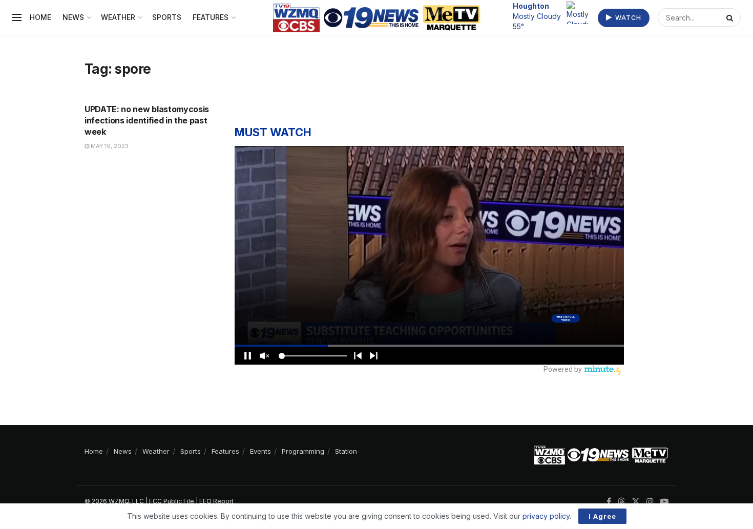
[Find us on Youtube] (664, 501)
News (73, 17)
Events (260, 451)
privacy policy (546, 516)
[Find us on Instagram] (650, 501)
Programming (303, 451)
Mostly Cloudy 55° (537, 16)
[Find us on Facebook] (608, 501)
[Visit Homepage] (376, 17)
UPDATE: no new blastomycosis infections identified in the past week (147, 120)
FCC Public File (171, 501)
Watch (627, 18)
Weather (118, 17)
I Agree (602, 516)
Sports (166, 17)
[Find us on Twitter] (636, 501)
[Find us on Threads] (621, 501)
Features (210, 17)
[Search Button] (731, 17)
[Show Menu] (17, 17)
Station (346, 451)
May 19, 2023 (109, 146)
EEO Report (216, 501)
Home (40, 17)
